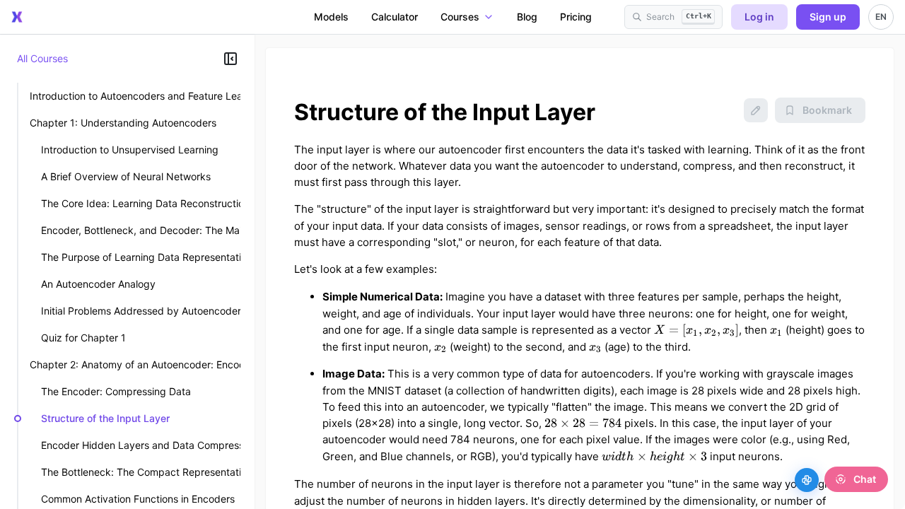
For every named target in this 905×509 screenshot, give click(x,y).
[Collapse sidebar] (230, 59)
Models (331, 17)
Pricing (576, 17)
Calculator (394, 17)
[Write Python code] (807, 480)
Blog (527, 17)
